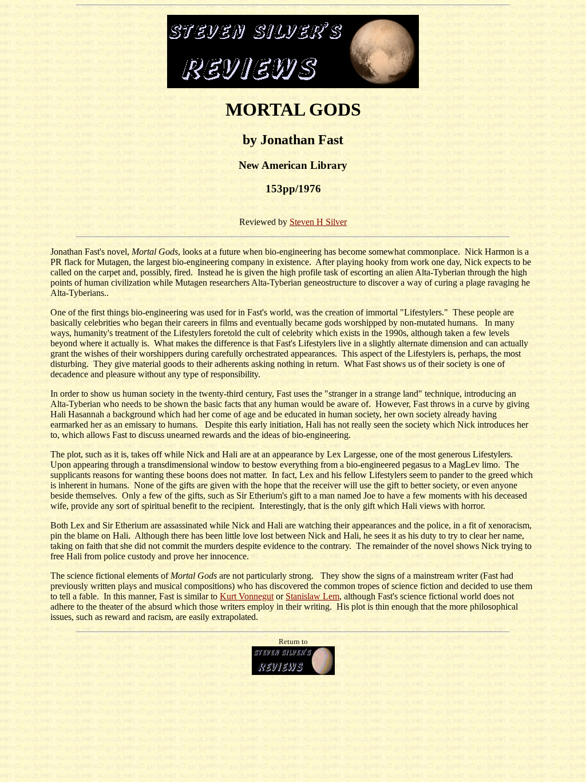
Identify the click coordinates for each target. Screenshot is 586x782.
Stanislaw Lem (312, 596)
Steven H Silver (318, 222)
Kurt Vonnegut (247, 596)
